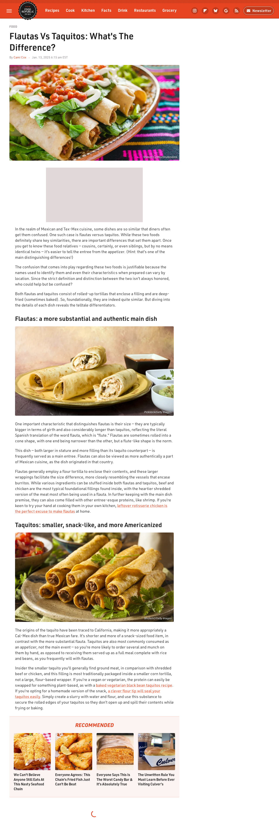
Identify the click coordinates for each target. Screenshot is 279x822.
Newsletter (261, 10)
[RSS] (236, 10)
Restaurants (145, 10)
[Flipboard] (205, 10)
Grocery (169, 10)
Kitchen (88, 10)
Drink (123, 10)
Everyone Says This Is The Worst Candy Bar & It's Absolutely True (115, 779)
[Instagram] (194, 10)
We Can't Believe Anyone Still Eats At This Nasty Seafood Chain (29, 781)
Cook (70, 10)
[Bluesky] (215, 10)
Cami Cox (20, 57)
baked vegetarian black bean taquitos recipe (134, 685)
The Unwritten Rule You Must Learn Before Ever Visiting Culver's (156, 779)
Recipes (52, 10)
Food (13, 26)
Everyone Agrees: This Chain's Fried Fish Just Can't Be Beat (72, 779)
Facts (106, 10)
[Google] (226, 10)
